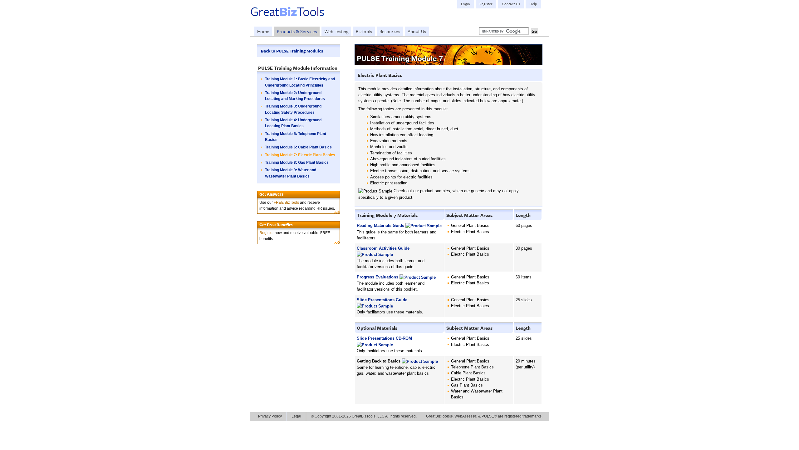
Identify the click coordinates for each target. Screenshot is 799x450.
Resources (390, 31)
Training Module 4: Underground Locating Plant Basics (293, 123)
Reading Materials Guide (380, 225)
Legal (296, 416)
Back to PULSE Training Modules (292, 51)
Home (263, 31)
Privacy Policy (270, 416)
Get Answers (271, 194)
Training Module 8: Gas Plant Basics (297, 162)
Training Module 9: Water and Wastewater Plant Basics (290, 173)
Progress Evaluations (377, 277)
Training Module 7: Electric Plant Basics (300, 155)
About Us (417, 31)
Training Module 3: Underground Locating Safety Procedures (293, 109)
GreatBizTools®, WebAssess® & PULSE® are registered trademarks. (484, 416)
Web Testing (336, 31)
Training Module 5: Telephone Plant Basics (295, 137)
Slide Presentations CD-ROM (384, 338)
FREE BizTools (286, 202)
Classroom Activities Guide (383, 248)
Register (266, 233)
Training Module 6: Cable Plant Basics (298, 147)
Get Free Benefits (275, 225)
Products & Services (297, 31)
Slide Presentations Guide (382, 300)
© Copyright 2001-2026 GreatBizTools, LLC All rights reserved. (364, 416)
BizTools (364, 31)
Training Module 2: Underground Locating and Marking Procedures (295, 96)
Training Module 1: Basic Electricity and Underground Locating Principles (300, 82)
